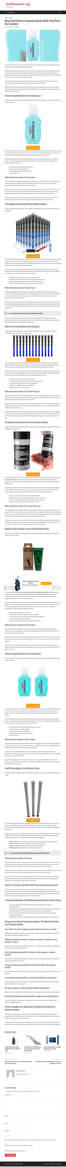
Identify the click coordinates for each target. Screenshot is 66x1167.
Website (7, 1130)
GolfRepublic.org (18, 4)
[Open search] (59, 12)
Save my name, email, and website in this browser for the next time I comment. (30, 1140)
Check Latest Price (33, 148)
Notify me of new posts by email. (15, 1151)
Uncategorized (8, 18)
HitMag (59, 1164)
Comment (8, 1094)
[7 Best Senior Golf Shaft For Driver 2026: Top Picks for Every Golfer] (33, 1040)
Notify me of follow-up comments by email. (19, 1145)
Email (7, 1123)
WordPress (52, 1164)
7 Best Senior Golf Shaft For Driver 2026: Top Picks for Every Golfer (32, 1048)
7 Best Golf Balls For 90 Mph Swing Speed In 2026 (52, 1048)
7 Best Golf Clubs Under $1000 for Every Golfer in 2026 (12, 1048)
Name (7, 1116)
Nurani (17, 26)
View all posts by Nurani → (24, 1074)
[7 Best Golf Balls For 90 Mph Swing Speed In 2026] (52, 1040)
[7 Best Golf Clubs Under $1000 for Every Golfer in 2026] (13, 1040)
